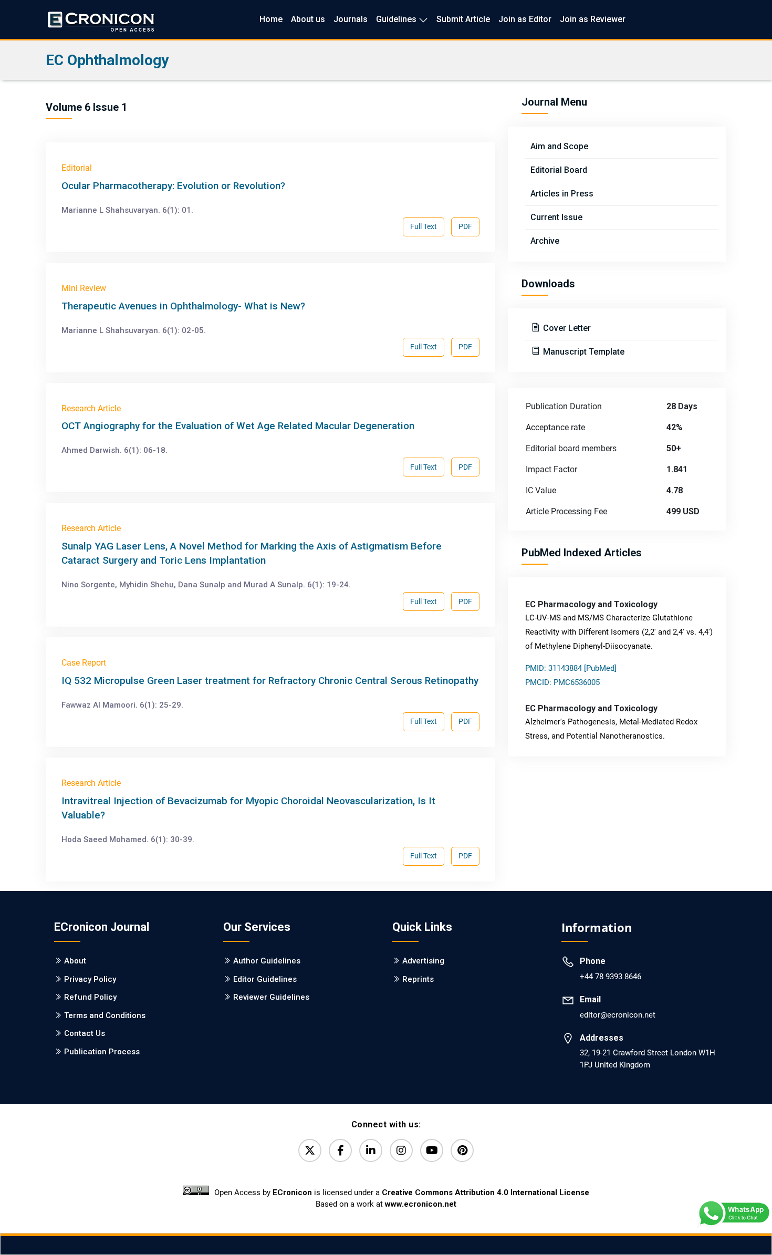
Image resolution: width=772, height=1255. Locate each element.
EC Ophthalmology (107, 60)
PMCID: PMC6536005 (562, 682)
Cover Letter (566, 328)
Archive (544, 241)
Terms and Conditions (104, 1015)
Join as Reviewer (592, 19)
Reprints (418, 979)
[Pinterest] (462, 1150)
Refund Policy (90, 997)
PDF (465, 226)
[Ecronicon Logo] (100, 19)
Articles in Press (561, 194)
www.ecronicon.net (420, 1204)
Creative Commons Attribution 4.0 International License (485, 1192)
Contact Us (84, 1033)
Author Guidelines (266, 961)
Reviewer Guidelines (271, 997)
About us (308, 19)
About (75, 961)
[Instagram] (401, 1150)
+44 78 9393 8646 (610, 976)
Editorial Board (558, 170)
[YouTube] (431, 1150)
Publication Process (102, 1051)
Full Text (423, 226)
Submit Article (463, 19)
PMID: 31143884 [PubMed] (571, 668)
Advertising (423, 961)
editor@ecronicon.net (617, 1015)
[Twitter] (309, 1150)
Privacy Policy (90, 979)
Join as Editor (524, 19)
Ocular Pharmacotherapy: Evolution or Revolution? (173, 186)
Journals (350, 19)
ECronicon (292, 1192)
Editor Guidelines (265, 979)
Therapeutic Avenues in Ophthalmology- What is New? (183, 306)
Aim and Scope (559, 146)
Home (271, 19)
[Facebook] (340, 1150)
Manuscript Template (582, 352)
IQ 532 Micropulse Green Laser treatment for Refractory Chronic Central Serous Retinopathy (269, 681)
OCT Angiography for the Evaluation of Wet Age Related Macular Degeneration (237, 426)
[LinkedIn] (370, 1150)
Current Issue (556, 217)
